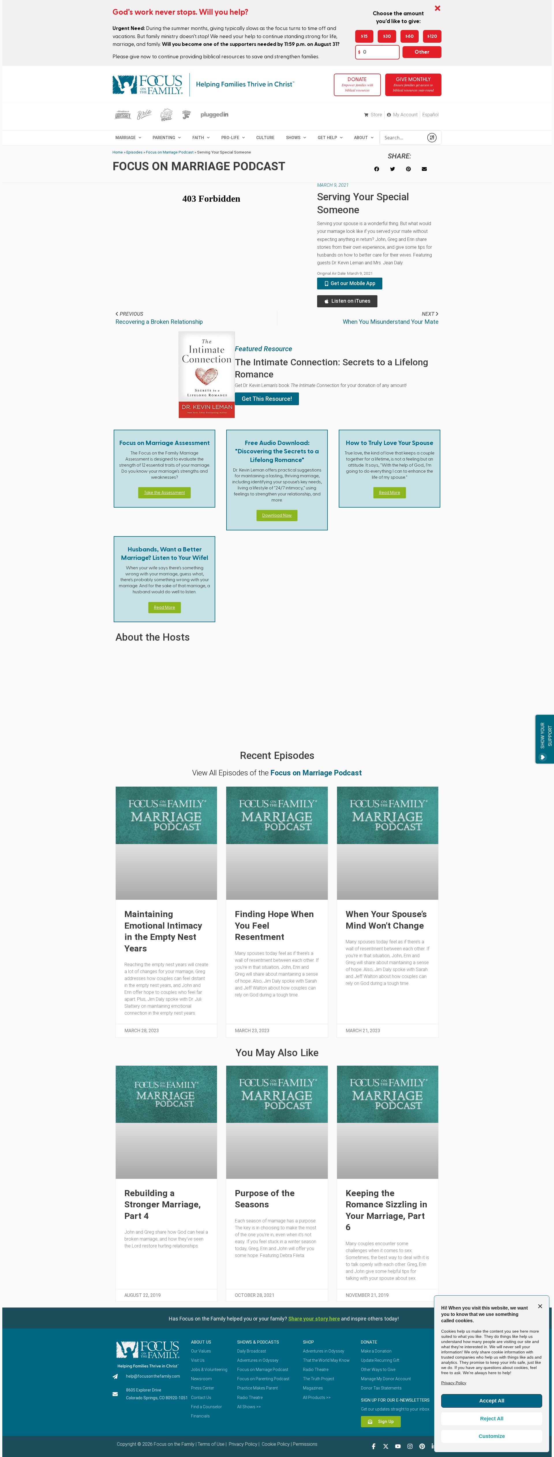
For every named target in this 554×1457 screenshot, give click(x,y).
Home (118, 152)
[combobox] (402, 138)
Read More (389, 493)
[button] (376, 168)
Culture (265, 137)
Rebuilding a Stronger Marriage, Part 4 (162, 1204)
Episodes (134, 152)
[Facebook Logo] (374, 1446)
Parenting (164, 137)
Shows (293, 137)
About (361, 137)
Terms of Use (211, 1444)
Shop (308, 1342)
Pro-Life (230, 137)
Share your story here (314, 1319)
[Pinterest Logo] (422, 1446)
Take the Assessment (164, 493)
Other (422, 52)
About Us (201, 1342)
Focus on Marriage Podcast (170, 152)
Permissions (305, 1444)
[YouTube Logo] (398, 1446)
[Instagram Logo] (410, 1446)
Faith (198, 137)
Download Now (277, 515)
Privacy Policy (242, 1444)
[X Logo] (386, 1446)
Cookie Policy (275, 1444)
